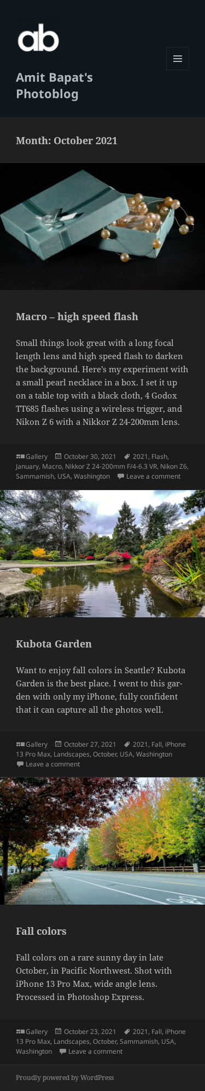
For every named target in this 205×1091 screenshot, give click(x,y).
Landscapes (72, 754)
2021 (140, 456)
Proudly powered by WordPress (65, 1077)
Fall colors (41, 930)
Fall (156, 744)
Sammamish (35, 476)
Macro (52, 466)
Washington (92, 476)
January (27, 466)
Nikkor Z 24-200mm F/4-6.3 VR (111, 466)
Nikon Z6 (173, 466)
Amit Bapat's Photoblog (54, 85)
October (104, 754)
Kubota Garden (54, 643)
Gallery (37, 456)
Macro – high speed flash (77, 316)
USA (64, 476)
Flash (159, 456)
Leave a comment (153, 476)
